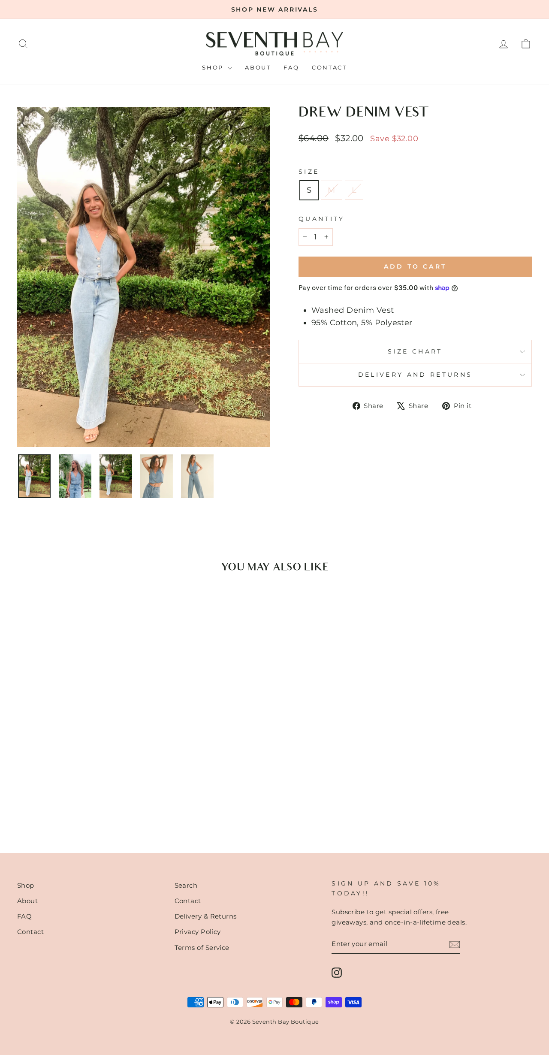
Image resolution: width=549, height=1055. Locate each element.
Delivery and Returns (415, 374)
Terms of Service (202, 947)
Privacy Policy (198, 932)
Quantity (322, 219)
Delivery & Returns (206, 916)
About (258, 67)
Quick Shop (78, 766)
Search (186, 885)
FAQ (291, 67)
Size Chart (415, 351)
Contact (329, 67)
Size (309, 171)
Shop (214, 67)
